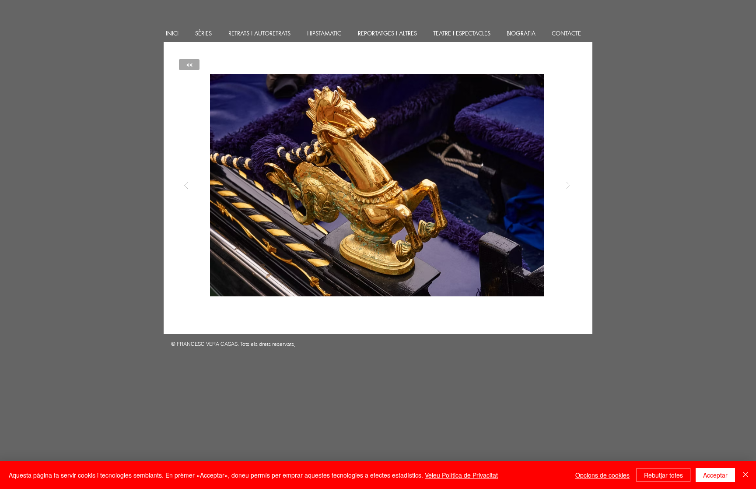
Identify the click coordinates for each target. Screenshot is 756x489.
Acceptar (715, 475)
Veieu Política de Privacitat (461, 475)
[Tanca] (745, 475)
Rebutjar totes (663, 475)
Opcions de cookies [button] (602, 475)
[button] (377, 185)
